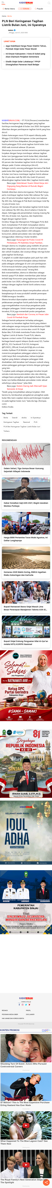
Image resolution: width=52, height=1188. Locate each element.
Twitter (26, 1008)
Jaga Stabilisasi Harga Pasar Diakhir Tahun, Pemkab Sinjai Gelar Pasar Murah (26, 47)
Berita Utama (10, 9)
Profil (28, 1010)
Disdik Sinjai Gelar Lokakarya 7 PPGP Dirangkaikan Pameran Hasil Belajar (23, 63)
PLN (35, 422)
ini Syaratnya (36, 418)
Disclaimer (30, 1014)
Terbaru (7, 431)
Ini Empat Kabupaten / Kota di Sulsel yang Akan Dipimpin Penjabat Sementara (25, 55)
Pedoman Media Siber (10, 1014)
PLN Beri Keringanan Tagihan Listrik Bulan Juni (22, 427)
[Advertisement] (26, 93)
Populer (40, 9)
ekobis (24, 418)
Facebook (19, 1008)
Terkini (26, 9)
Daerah (15, 418)
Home (4, 16)
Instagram (22, 1008)
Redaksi (5, 1010)
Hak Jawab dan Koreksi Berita (13, 1018)
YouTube (29, 1008)
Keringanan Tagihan (11, 422)
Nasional (26, 422)
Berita (6, 418)
